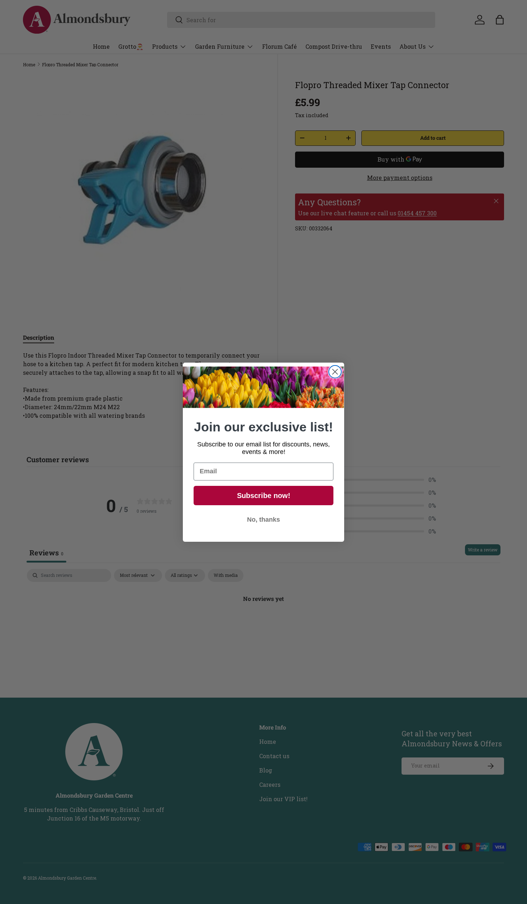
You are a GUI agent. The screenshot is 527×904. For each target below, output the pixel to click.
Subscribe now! (263, 495)
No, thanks (263, 519)
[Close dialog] (335, 371)
